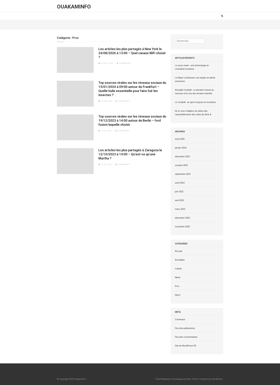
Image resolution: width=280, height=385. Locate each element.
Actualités (180, 260)
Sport (177, 295)
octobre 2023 (181, 165)
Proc (177, 286)
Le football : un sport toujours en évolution (195, 102)
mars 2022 (180, 209)
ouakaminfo (125, 63)
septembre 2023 (183, 174)
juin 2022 (179, 191)
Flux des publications (185, 328)
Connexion (180, 319)
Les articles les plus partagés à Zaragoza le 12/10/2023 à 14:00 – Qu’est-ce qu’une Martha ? (130, 154)
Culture (178, 268)
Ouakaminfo (74, 7)
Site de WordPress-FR (185, 345)
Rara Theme (192, 379)
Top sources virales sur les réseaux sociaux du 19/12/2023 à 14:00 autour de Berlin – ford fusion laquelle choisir (132, 120)
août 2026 (180, 139)
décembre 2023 (182, 156)
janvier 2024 (180, 147)
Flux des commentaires (186, 337)
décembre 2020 (182, 218)
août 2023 (180, 182)
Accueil (178, 251)
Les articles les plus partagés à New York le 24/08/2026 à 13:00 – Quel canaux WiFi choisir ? (132, 53)
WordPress (217, 379)
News (177, 277)
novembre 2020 (182, 226)
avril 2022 (179, 200)
